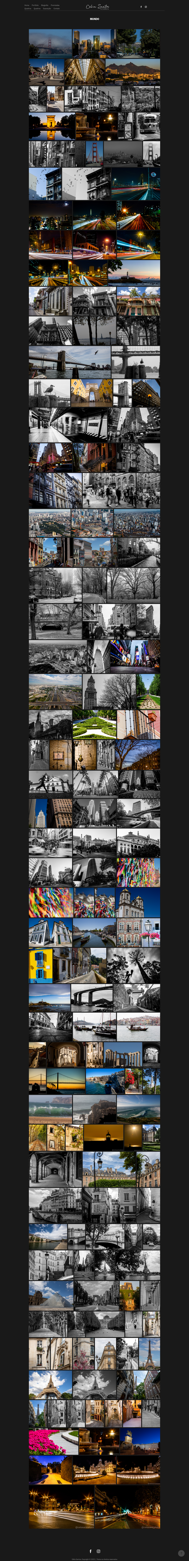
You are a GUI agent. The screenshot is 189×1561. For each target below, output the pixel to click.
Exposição (47, 8)
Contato (57, 8)
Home (26, 5)
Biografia (44, 5)
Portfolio (35, 5)
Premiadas (55, 5)
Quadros (27, 8)
